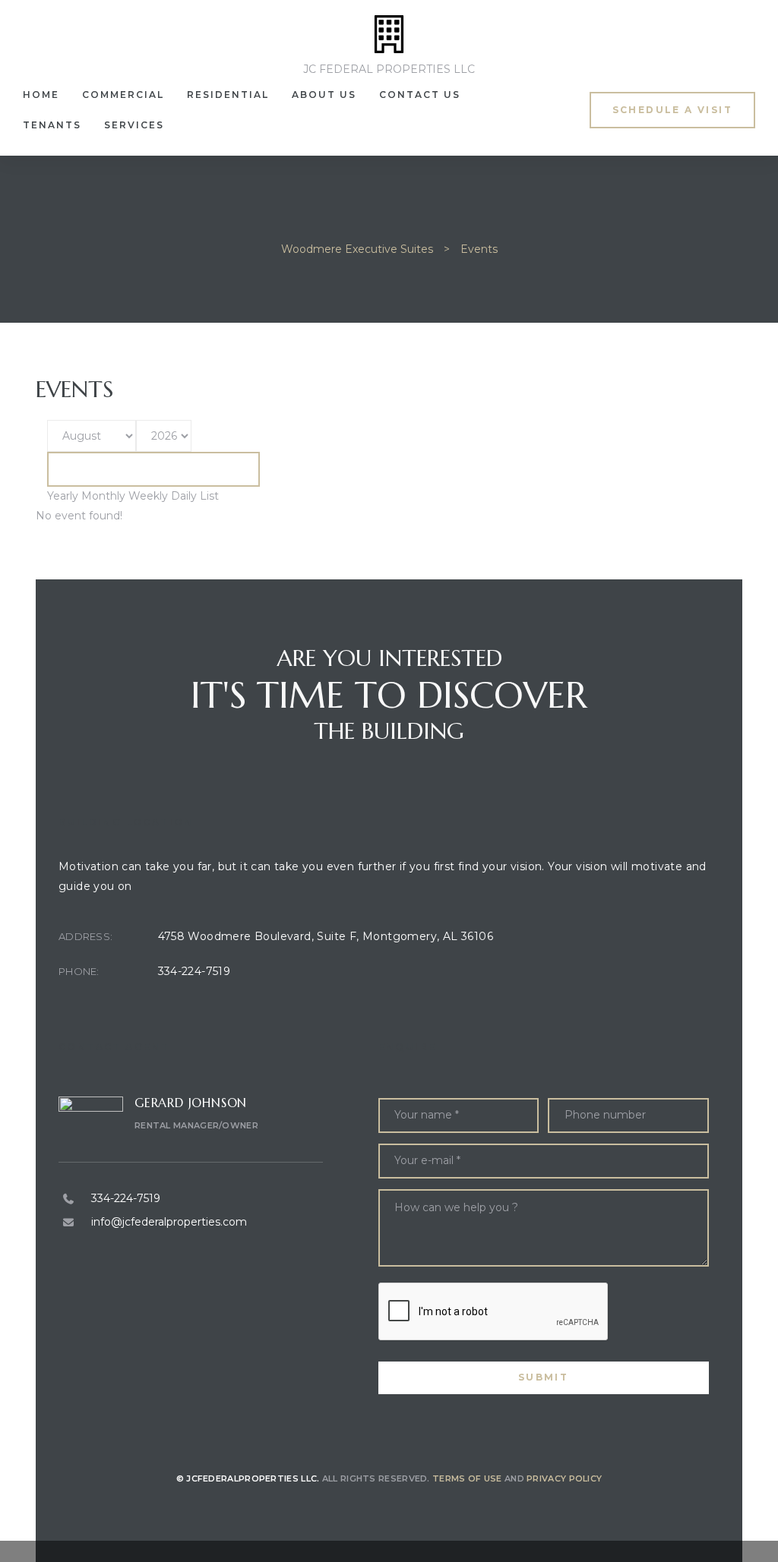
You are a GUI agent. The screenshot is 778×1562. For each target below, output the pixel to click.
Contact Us (419, 94)
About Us (324, 94)
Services (134, 125)
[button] (672, 110)
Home (41, 94)
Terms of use (467, 1478)
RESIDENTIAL (228, 94)
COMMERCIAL (123, 94)
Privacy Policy (564, 1478)
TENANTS (52, 125)
